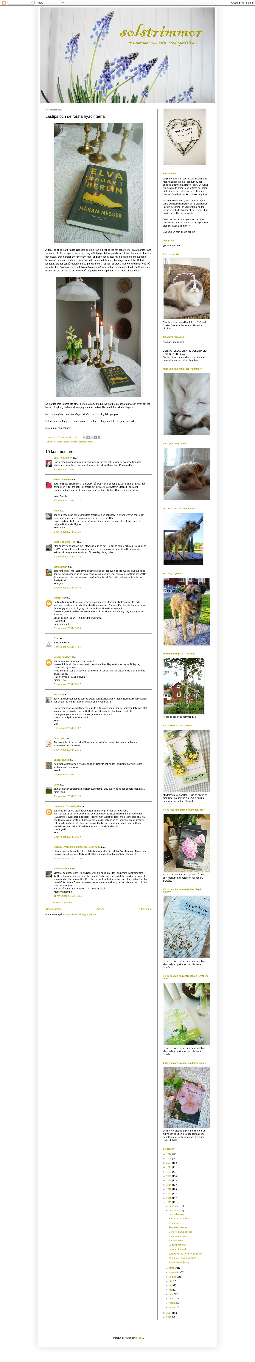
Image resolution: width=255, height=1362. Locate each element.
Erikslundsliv (61, 566)
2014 (169, 1313)
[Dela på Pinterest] (99, 437)
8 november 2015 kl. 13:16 (67, 532)
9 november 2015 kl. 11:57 (67, 774)
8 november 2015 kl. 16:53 (67, 628)
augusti (173, 1276)
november (174, 1210)
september (174, 1272)
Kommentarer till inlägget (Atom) (79, 914)
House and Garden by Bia (67, 806)
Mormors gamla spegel (180, 1232)
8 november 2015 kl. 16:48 (67, 587)
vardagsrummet (70, 442)
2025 (169, 1158)
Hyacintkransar (176, 1214)
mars (172, 1298)
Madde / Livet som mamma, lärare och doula (77, 847)
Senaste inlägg (54, 909)
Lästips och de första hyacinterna (185, 1253)
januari (173, 1307)
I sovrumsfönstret (177, 1249)
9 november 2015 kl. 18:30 (67, 837)
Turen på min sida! (178, 1236)
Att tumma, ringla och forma (182, 1258)
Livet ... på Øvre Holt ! (65, 542)
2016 (169, 1198)
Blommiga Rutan (62, 868)
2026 (169, 1154)
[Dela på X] (92, 437)
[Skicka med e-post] (85, 437)
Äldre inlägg (145, 909)
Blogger (139, 1338)
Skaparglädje (61, 760)
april (171, 1294)
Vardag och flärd (62, 657)
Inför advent (175, 1223)
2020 (169, 1180)
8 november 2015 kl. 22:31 (67, 749)
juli (170, 1281)
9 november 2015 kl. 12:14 (67, 796)
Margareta (59, 598)
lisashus (58, 694)
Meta (56, 510)
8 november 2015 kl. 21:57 (67, 728)
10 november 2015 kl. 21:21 (68, 858)
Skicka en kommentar (61, 902)
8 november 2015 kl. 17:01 (67, 647)
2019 (169, 1184)
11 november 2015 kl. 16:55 (68, 896)
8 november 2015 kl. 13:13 (67, 500)
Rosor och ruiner (63, 479)
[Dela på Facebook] (95, 437)
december (174, 1206)
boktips (58, 442)
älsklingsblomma (86, 442)
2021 (169, 1176)
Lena (56, 784)
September (60, 738)
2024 (169, 1163)
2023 (169, 1167)
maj (171, 1290)
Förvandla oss (176, 1240)
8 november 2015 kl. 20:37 (67, 684)
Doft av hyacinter (177, 1245)
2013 (169, 1317)
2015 (169, 1202)
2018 (169, 1189)
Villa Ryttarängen (63, 457)
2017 (169, 1193)
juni (171, 1285)
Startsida (100, 909)
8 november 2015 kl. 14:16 (67, 556)
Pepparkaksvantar (178, 1227)
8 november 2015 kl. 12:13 (67, 469)
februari (173, 1303)
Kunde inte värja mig (179, 1262)
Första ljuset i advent (179, 1218)
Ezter (56, 638)
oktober (173, 1268)
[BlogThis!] (88, 437)
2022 (169, 1171)
